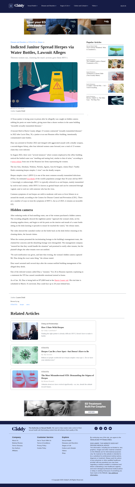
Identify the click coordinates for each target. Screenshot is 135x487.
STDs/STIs (32, 42)
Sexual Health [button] (32, 6)
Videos (64, 450)
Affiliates (15, 450)
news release (17, 162)
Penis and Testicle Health (91, 46)
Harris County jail (61, 280)
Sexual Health (66, 440)
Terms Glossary (17, 445)
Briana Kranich (49, 381)
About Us (15, 440)
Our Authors (16, 448)
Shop (63, 453)
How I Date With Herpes (52, 327)
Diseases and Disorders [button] (48, 6)
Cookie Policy (41, 448)
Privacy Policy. (107, 439)
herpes (22, 304)
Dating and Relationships (49, 324)
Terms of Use (94, 439)
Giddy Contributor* (50, 330)
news (28, 304)
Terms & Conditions (43, 443)
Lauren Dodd (20, 111)
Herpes (40, 42)
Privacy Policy (41, 445)
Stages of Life (66, 445)
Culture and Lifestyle (69, 448)
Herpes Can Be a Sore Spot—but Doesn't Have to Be (65, 351)
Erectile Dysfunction (90, 59)
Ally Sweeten (48, 354)
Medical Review (17, 443)
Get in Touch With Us (44, 440)
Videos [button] (94, 6)
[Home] (19, 6)
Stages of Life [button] (64, 6)
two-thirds (31, 179)
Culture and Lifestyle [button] (80, 6)
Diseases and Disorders (18, 42)
